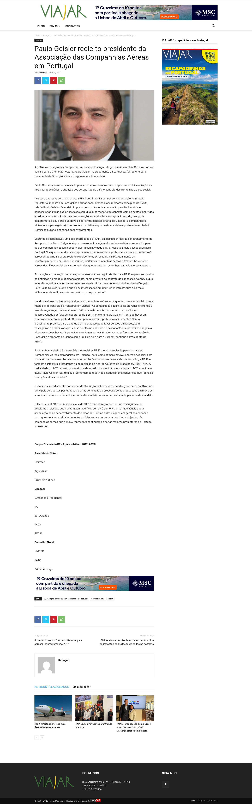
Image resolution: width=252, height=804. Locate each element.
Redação (42, 72)
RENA (110, 598)
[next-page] (42, 737)
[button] (213, 26)
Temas (54, 26)
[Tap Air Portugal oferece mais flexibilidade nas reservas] (53, 708)
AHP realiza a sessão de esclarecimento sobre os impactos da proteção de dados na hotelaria (127, 642)
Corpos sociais (97, 598)
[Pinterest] (53, 80)
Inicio (41, 26)
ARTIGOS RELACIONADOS (51, 687)
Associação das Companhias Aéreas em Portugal (66, 598)
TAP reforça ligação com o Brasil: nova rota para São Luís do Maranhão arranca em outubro (133, 727)
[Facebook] (37, 80)
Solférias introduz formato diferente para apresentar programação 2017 (58, 642)
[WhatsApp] (61, 80)
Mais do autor (82, 687)
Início (36, 35)
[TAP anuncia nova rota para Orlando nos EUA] (94, 708)
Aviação (46, 35)
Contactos (72, 26)
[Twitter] (45, 80)
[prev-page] (36, 737)
